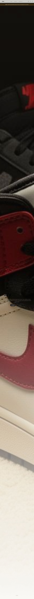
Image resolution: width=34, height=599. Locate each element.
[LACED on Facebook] (30, 1)
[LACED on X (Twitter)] (32, 1)
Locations (15, 1)
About (11, 1)
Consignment (20, 1)
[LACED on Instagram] (28, 1)
